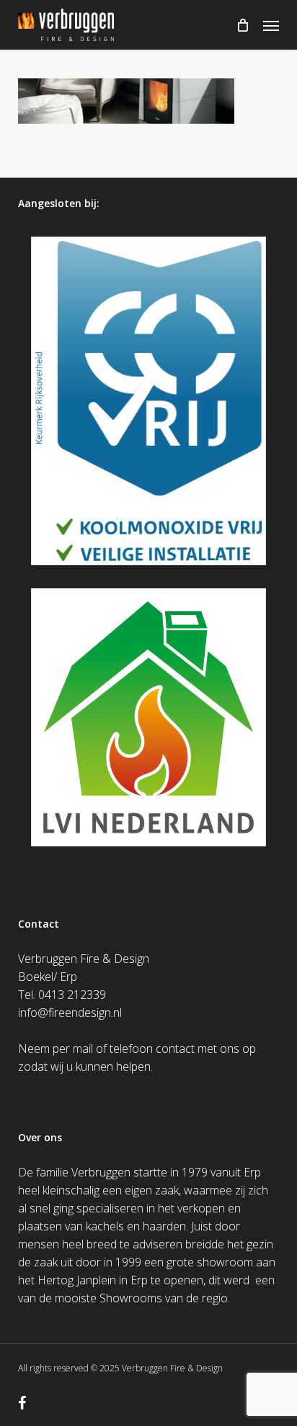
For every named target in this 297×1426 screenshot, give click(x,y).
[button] (271, 25)
